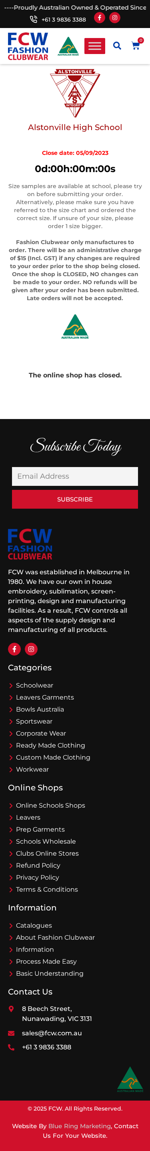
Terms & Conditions (47, 889)
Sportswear (34, 721)
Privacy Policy (37, 877)
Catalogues (34, 925)
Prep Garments (40, 829)
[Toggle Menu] (94, 46)
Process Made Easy (46, 961)
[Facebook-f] (99, 17)
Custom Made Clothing (53, 757)
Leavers (28, 817)
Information (35, 949)
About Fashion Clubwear (55, 937)
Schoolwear (34, 685)
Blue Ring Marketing (79, 1126)
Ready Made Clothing (50, 745)
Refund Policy (38, 865)
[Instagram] (114, 17)
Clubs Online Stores (47, 853)
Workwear (32, 769)
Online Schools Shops (50, 805)
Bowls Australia (40, 709)
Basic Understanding (50, 973)
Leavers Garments (45, 697)
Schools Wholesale (46, 841)
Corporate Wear (41, 733)
